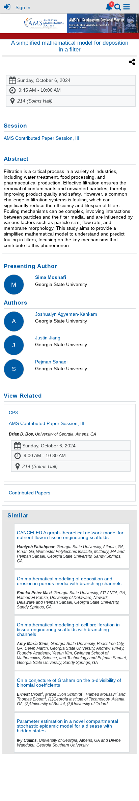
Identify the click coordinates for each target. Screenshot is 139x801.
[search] (117, 6)
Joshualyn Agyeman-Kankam (66, 314)
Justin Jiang (47, 337)
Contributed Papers (29, 492)
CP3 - (46, 418)
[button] (126, 6)
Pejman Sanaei (51, 361)
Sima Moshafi (50, 277)
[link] (109, 6)
